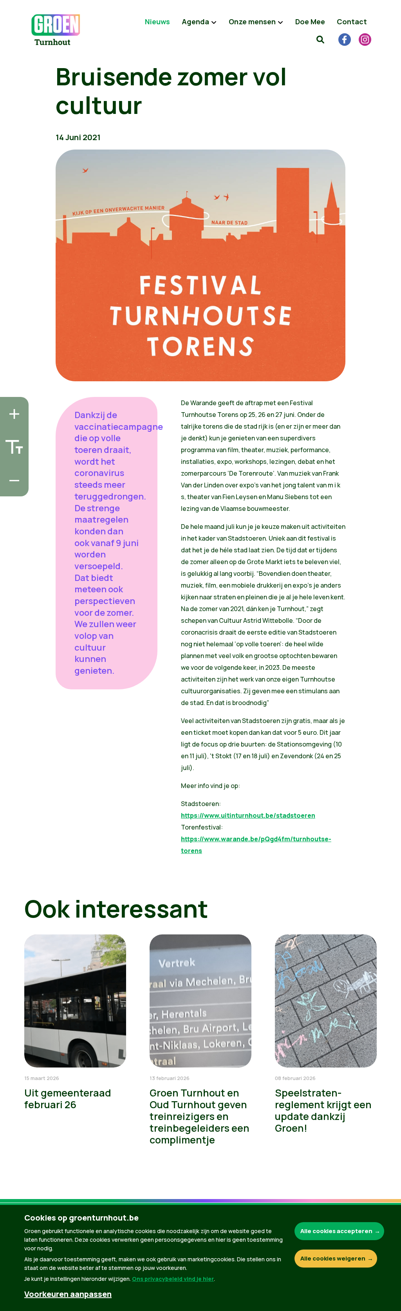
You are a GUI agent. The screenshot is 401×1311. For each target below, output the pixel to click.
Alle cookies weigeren (332, 1258)
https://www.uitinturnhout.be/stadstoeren (248, 815)
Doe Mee (310, 21)
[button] (320, 39)
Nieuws (157, 21)
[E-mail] (12, 488)
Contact (352, 21)
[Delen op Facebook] (12, 443)
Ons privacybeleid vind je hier (173, 1278)
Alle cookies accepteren (336, 1231)
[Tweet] (12, 466)
